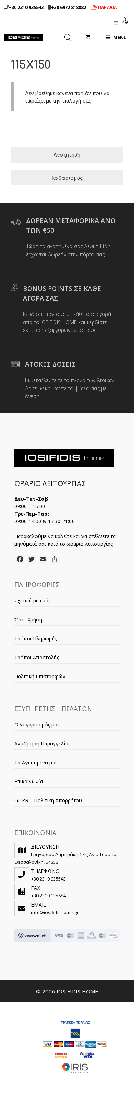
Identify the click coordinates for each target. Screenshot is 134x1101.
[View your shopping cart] (88, 37)
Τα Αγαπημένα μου (36, 762)
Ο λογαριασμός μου (37, 724)
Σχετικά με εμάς (32, 600)
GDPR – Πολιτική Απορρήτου (48, 800)
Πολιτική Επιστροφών (39, 676)
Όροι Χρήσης (29, 619)
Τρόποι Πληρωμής (35, 638)
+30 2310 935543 (26, 7)
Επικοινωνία (28, 781)
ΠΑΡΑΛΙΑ (107, 7)
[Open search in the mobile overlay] (67, 37)
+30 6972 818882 (68, 7)
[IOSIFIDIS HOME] (23, 37)
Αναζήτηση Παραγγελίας (42, 743)
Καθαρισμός (67, 177)
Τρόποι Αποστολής (36, 657)
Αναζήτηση (67, 154)
